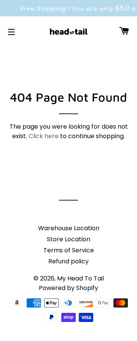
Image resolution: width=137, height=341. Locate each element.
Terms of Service (68, 250)
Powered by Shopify (68, 288)
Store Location (68, 239)
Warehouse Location (68, 228)
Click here (44, 136)
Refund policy (68, 261)
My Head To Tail (80, 278)
